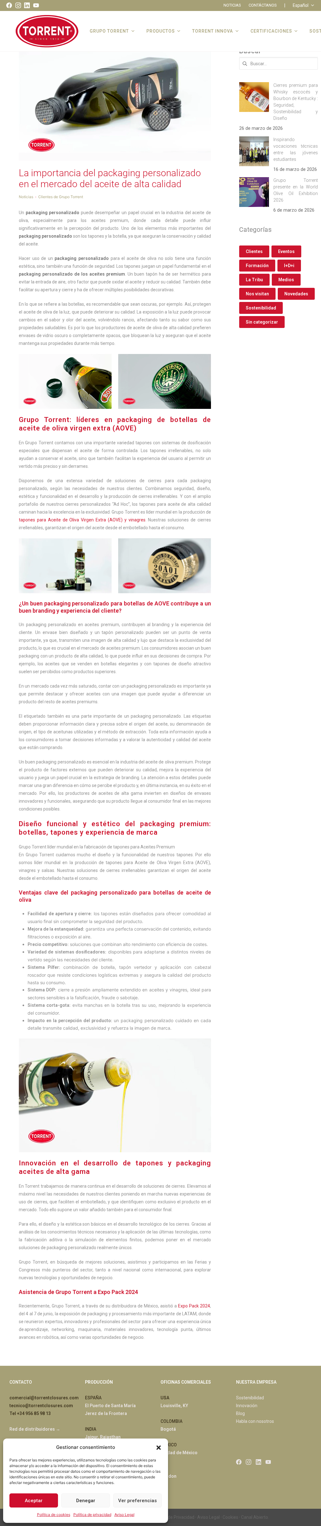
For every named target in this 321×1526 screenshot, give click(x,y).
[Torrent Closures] (47, 31)
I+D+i (289, 265)
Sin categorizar (262, 322)
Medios (286, 279)
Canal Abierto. (255, 1517)
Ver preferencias (137, 1500)
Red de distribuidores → (34, 1429)
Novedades (296, 293)
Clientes (254, 251)
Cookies (230, 1517)
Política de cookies (53, 1514)
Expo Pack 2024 (194, 1305)
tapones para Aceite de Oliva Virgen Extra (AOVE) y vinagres (82, 519)
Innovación (246, 1405)
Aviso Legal (124, 1514)
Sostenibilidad (261, 307)
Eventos (286, 251)
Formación (257, 265)
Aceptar (34, 1500)
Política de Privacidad (173, 1517)
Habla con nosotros (255, 1421)
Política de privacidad (92, 1514)
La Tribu (254, 279)
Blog (240, 1413)
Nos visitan (257, 293)
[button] (158, 1447)
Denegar (85, 1500)
